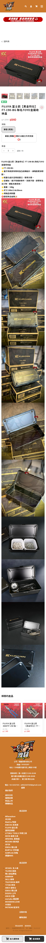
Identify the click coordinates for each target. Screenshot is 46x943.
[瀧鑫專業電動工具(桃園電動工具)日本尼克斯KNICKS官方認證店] (9, 6)
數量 (3, 146)
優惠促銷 (9, 798)
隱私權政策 (19, 926)
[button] (25, 6)
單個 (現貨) (8, 129)
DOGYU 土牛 (10, 893)
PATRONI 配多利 (12, 907)
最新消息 (9, 795)
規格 (3, 124)
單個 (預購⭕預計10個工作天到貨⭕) (19, 137)
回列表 (6, 41)
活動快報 (23, 912)
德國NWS (9, 856)
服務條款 (28, 926)
